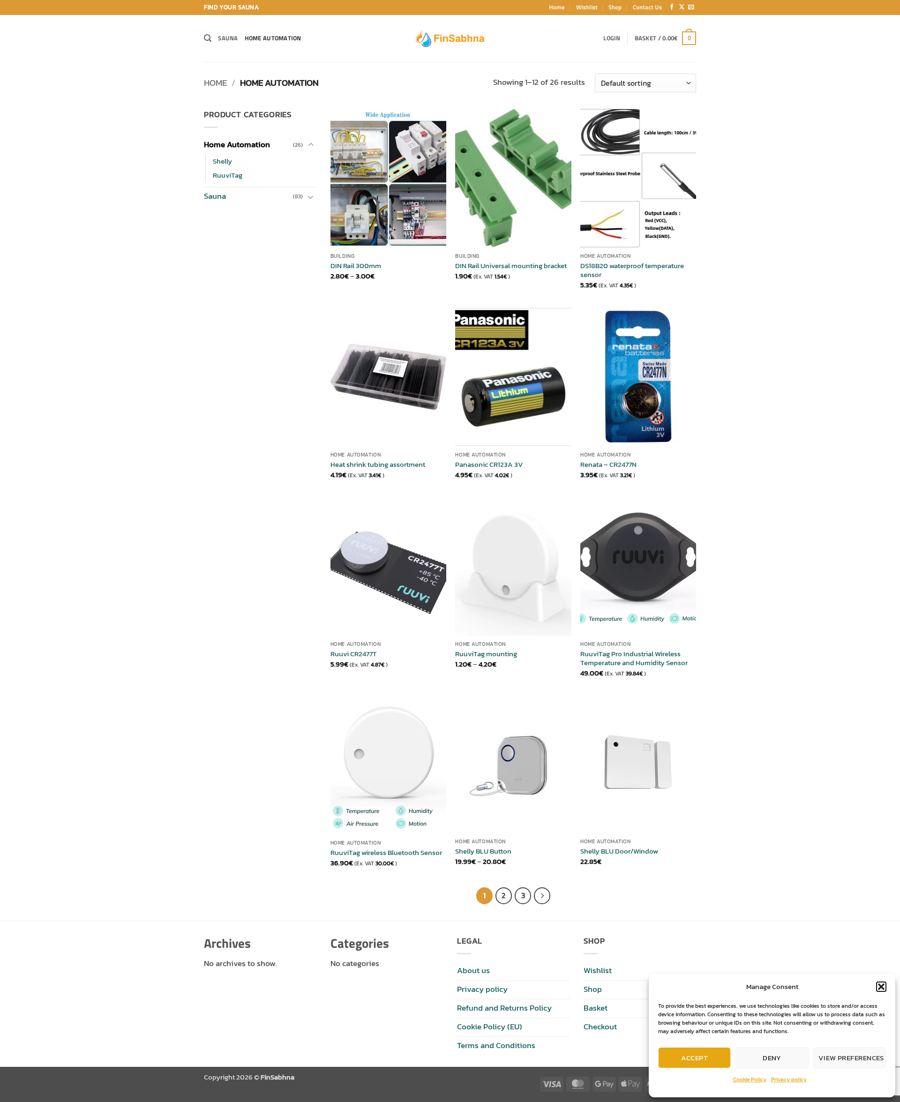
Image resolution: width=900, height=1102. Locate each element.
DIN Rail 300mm (355, 265)
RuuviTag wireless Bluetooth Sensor (386, 852)
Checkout (600, 1027)
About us (473, 970)
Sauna (228, 38)
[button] (881, 986)
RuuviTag (227, 175)
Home (557, 7)
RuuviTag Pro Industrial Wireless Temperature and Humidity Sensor (634, 658)
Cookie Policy (749, 1079)
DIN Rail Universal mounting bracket (511, 265)
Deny (772, 1057)
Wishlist (587, 7)
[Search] (207, 38)
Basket (596, 1008)
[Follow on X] (682, 7)
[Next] (542, 895)
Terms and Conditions (496, 1045)
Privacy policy (789, 1079)
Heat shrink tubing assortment (377, 464)
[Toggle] (310, 145)
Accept (694, 1057)
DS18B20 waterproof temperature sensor (632, 270)
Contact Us (647, 7)
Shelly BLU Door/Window (619, 851)
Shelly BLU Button (483, 851)
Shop (615, 7)
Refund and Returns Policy (504, 1008)
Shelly (222, 161)
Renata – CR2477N (608, 464)
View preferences (851, 1057)
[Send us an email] (691, 7)
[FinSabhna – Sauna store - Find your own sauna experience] (450, 38)
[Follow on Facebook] (672, 7)
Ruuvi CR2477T (353, 654)
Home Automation (273, 38)
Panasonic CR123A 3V (489, 464)
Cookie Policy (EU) (489, 1027)
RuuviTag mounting (486, 654)
